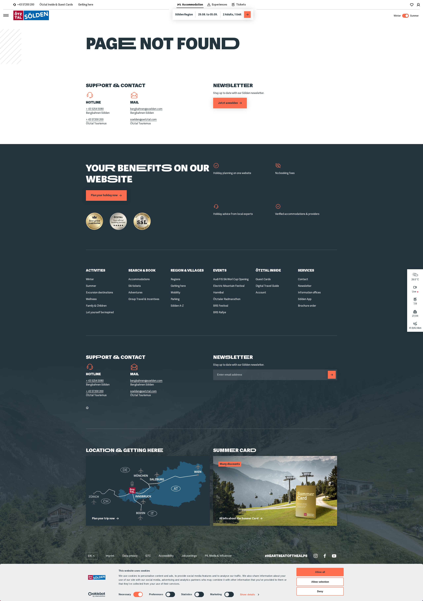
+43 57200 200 (25, 4)
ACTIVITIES (95, 270)
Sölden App (304, 299)
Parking (175, 299)
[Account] (418, 4)
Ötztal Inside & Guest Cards (56, 4)
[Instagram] (316, 556)
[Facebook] (325, 556)
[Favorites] (411, 4)
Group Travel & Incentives (143, 299)
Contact (303, 279)
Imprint (110, 556)
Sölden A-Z (177, 305)
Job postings (189, 556)
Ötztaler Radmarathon (226, 299)
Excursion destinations (99, 292)
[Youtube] (334, 556)
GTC (148, 556)
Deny (320, 591)
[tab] (190, 5)
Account (261, 292)
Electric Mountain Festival (229, 286)
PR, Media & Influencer (218, 556)
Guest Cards (263, 279)
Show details (247, 594)
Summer (91, 286)
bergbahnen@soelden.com (146, 109)
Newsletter (304, 286)
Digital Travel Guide (267, 286)
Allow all (320, 572)
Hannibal (218, 292)
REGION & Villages (187, 270)
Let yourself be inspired (100, 312)
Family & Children (96, 305)
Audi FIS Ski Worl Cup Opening (231, 279)
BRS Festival (220, 305)
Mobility (175, 292)
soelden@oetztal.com (143, 119)
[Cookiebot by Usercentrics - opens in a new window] (96, 594)
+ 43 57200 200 (94, 119)
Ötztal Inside (268, 270)
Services (306, 270)
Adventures (135, 292)
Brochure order (307, 305)
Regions (175, 279)
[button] (92, 556)
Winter (90, 279)
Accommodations (139, 279)
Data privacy (129, 556)
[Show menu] (6, 15)
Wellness (91, 299)
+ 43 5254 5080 (95, 109)
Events (220, 270)
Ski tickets (134, 286)
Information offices (309, 292)
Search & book (141, 270)
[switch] (170, 594)
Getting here (85, 4)
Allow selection (320, 581)
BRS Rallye (219, 312)
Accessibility (166, 556)
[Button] (332, 375)
